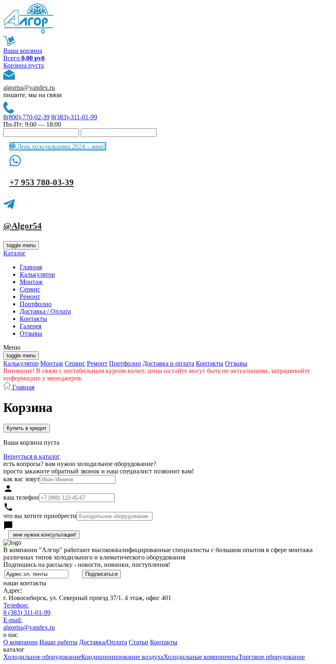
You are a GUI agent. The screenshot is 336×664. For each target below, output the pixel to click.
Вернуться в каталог (31, 456)
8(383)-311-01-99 (74, 117)
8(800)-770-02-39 (26, 117)
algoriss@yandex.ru (29, 87)
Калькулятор (37, 274)
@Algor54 (22, 226)
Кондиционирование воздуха (122, 656)
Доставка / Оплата (45, 311)
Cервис (30, 289)
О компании (20, 642)
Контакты (33, 318)
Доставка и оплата (168, 363)
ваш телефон (21, 497)
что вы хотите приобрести (40, 515)
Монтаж (31, 281)
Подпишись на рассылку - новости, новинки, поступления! (86, 564)
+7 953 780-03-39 (41, 182)
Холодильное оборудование (42, 656)
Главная (31, 267)
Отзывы (31, 333)
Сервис (75, 363)
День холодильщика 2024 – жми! (60, 146)
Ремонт (30, 296)
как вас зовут (21, 478)
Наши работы (58, 642)
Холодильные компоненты (200, 656)
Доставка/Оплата (103, 642)
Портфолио (36, 303)
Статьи (138, 642)
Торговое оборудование (271, 656)
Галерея (30, 326)
